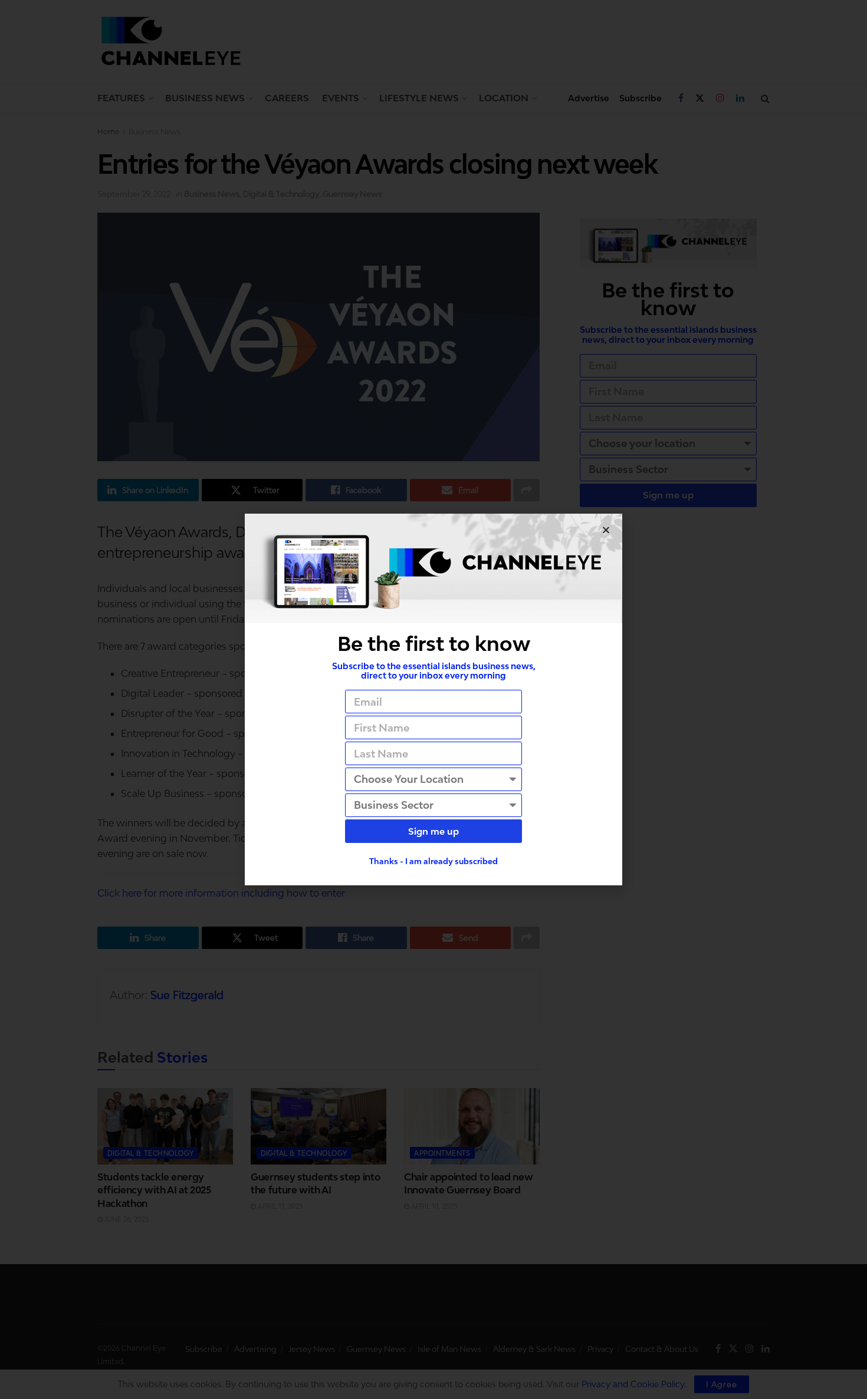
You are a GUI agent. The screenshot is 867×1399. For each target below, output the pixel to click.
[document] (433, 699)
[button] (606, 529)
